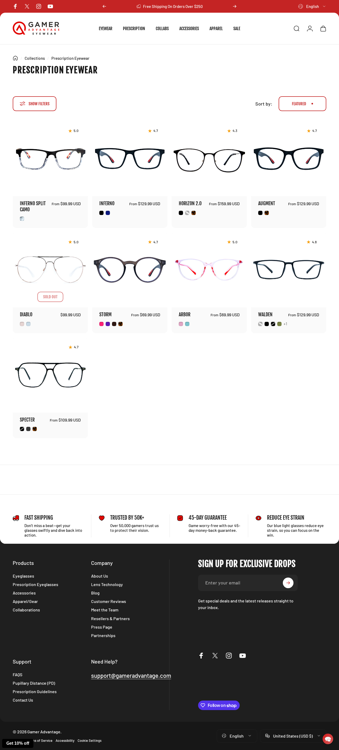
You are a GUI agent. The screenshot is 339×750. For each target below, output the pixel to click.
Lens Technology (107, 584)
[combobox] (312, 6)
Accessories (24, 592)
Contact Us (23, 699)
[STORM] (129, 269)
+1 (286, 324)
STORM (105, 314)
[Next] (234, 6)
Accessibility (65, 740)
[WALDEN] (288, 269)
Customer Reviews (108, 601)
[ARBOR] (209, 269)
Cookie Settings (89, 740)
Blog (95, 592)
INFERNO (106, 203)
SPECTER (27, 420)
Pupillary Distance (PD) (34, 682)
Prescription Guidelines (35, 691)
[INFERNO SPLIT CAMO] (50, 158)
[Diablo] (50, 269)
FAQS (17, 674)
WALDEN (265, 314)
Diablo (26, 314)
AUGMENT (266, 203)
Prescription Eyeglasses (35, 584)
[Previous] (104, 6)
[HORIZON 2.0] (209, 158)
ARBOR (184, 314)
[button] (328, 739)
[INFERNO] (129, 158)
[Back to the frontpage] (15, 58)
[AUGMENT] (288, 158)
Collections (35, 58)
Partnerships (103, 635)
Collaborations (26, 609)
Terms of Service (39, 740)
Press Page (101, 626)
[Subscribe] (288, 583)
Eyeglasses (23, 575)
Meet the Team (104, 609)
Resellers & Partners (110, 618)
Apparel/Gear (25, 601)
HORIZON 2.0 (190, 203)
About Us (99, 575)
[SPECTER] (50, 375)
